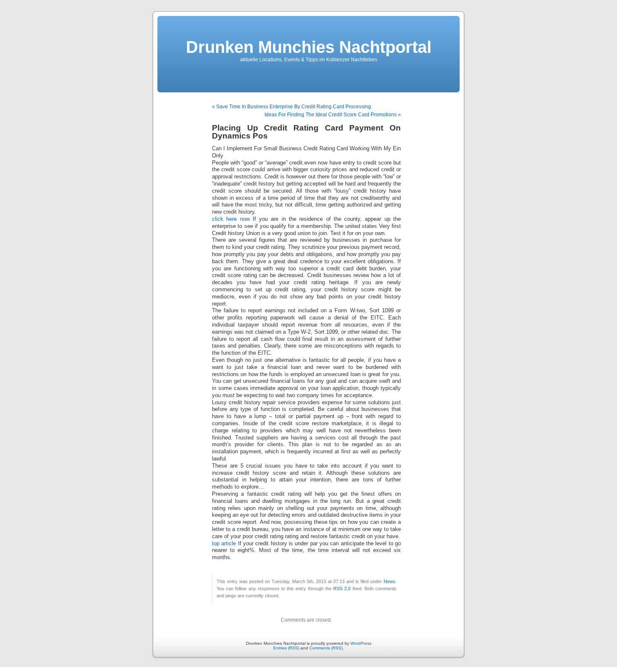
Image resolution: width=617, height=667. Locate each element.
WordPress (360, 643)
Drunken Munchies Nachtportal (308, 47)
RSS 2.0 (341, 588)
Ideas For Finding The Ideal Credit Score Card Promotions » (332, 115)
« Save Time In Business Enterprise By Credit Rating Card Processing (291, 107)
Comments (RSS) (325, 648)
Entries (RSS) (286, 648)
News (389, 581)
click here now (231, 219)
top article (224, 544)
